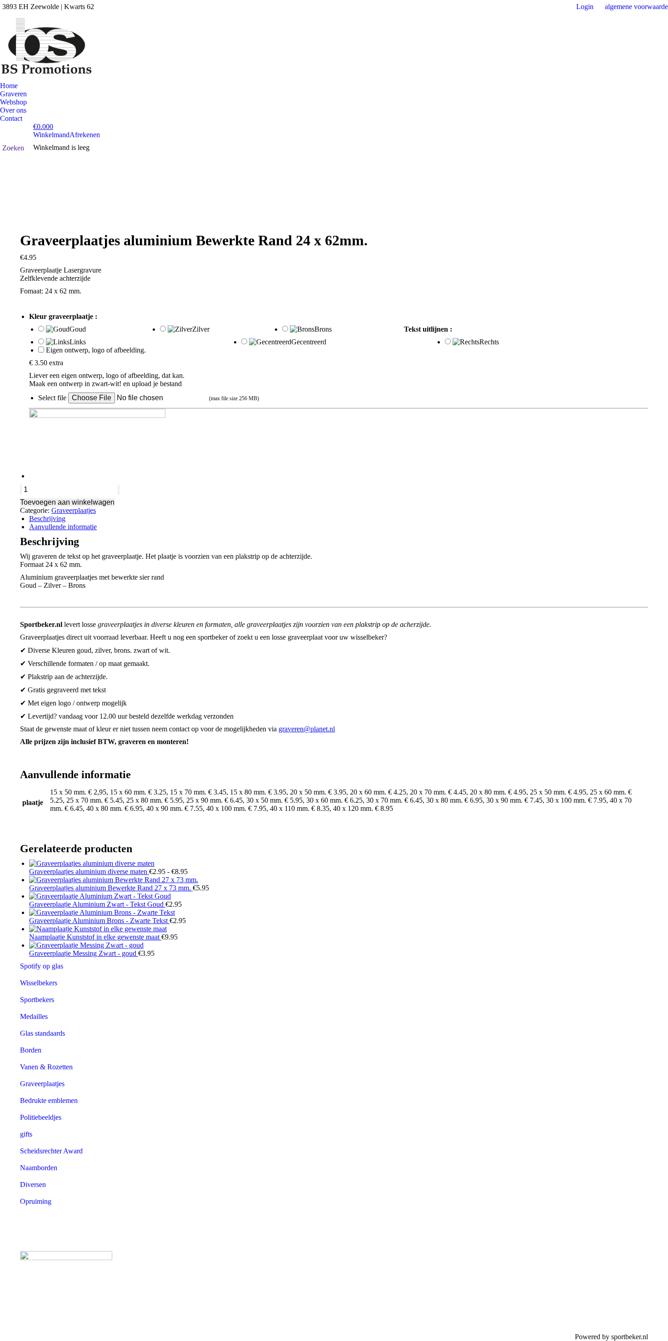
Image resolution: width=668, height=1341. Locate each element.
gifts (26, 1134)
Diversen (33, 1184)
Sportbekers (37, 999)
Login (584, 6)
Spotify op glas (41, 966)
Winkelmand (51, 135)
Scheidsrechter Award (51, 1151)
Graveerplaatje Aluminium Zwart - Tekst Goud (97, 904)
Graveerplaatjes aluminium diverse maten (89, 871)
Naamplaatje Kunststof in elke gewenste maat (95, 937)
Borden (30, 1050)
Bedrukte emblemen (49, 1100)
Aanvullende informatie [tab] (63, 527)
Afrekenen (85, 135)
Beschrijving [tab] (47, 518)
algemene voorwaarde (636, 6)
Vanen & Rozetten (46, 1067)
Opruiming (35, 1201)
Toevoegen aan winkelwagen (67, 502)
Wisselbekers (38, 983)
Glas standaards (42, 1033)
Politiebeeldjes (40, 1117)
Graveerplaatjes (73, 510)
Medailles (34, 1016)
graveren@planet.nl (307, 729)
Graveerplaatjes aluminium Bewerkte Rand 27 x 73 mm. (111, 888)
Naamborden (38, 1168)
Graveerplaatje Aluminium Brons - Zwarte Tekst (99, 920)
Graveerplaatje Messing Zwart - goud (83, 953)
